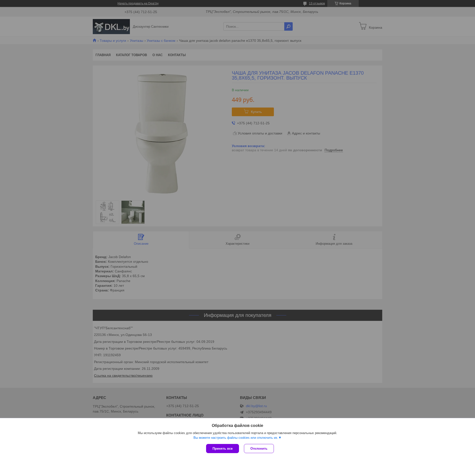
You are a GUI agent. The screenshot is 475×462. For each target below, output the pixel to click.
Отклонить (258, 448)
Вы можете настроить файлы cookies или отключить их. (235, 438)
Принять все (223, 448)
